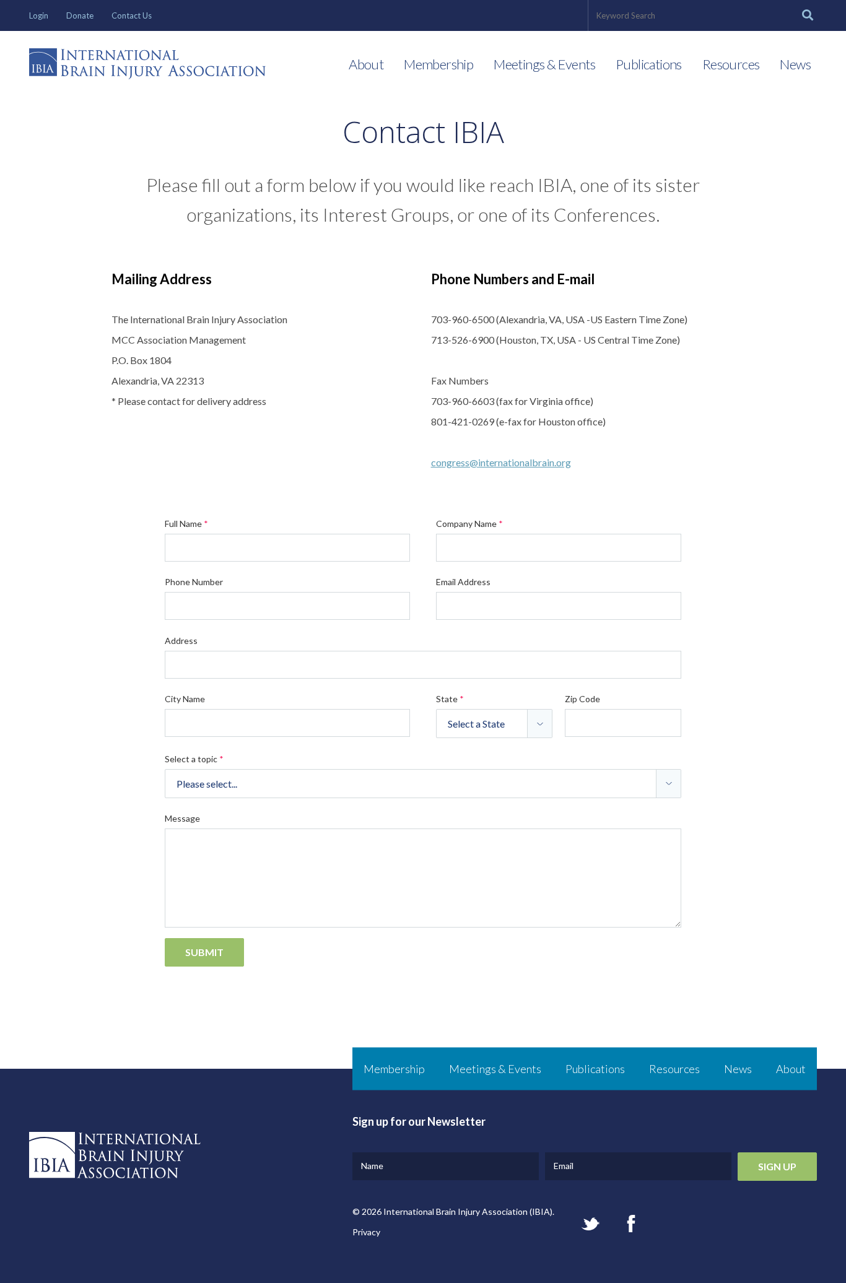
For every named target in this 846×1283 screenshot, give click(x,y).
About (366, 64)
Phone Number (194, 581)
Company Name (469, 523)
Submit (204, 952)
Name (372, 1165)
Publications (649, 64)
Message (182, 818)
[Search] (807, 15)
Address (181, 640)
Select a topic (194, 759)
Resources (731, 64)
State (450, 699)
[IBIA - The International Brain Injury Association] (147, 66)
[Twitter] (590, 1223)
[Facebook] (631, 1223)
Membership (438, 64)
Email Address (463, 581)
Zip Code (582, 699)
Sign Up (777, 1166)
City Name (185, 699)
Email (563, 1165)
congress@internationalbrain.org (501, 462)
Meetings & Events (544, 64)
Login (38, 15)
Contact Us (131, 15)
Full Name (186, 523)
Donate (80, 15)
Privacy (366, 1232)
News (795, 64)
